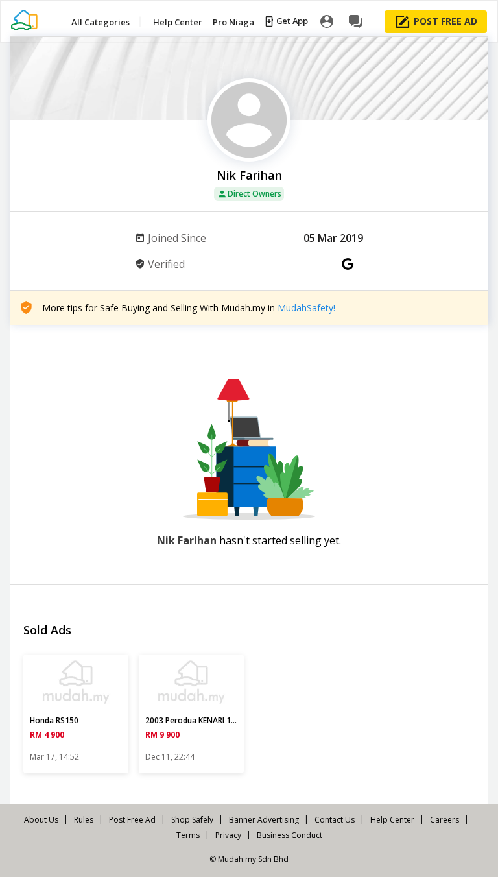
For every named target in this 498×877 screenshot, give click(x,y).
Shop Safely (192, 819)
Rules (83, 819)
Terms (188, 835)
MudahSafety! (306, 308)
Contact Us (334, 819)
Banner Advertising (264, 819)
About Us (41, 819)
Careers (444, 819)
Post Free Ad (132, 819)
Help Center (392, 819)
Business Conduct (289, 835)
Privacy (228, 835)
